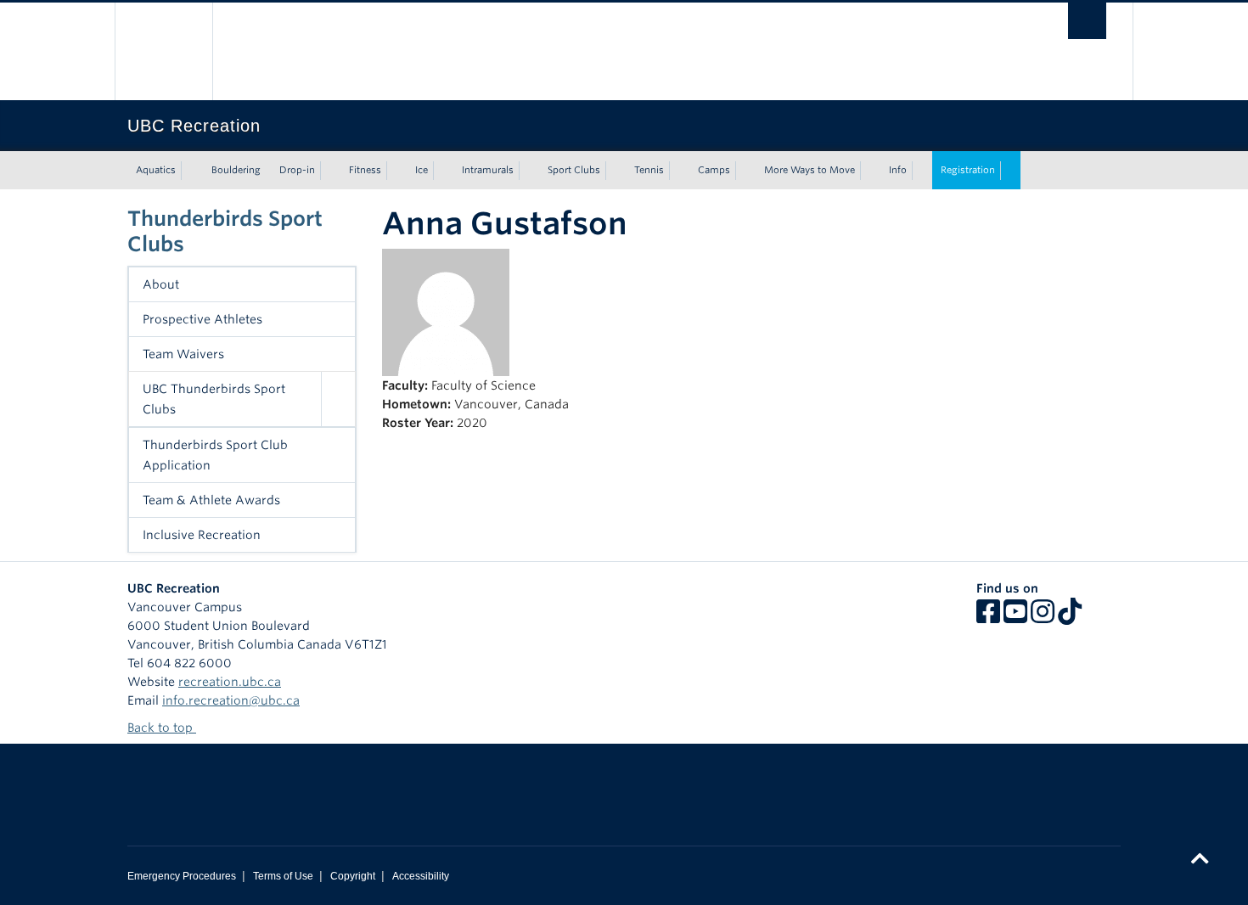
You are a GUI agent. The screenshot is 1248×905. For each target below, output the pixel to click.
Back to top (161, 727)
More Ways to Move (809, 170)
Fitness (365, 170)
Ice (421, 170)
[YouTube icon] (1015, 617)
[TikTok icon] (1070, 617)
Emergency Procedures (181, 876)
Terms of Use (283, 876)
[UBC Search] (1087, 21)
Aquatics (156, 170)
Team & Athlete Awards (211, 500)
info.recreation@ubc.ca (231, 700)
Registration (968, 170)
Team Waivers (183, 354)
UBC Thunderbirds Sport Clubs (214, 399)
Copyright (352, 876)
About (161, 284)
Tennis (649, 170)
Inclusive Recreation (202, 535)
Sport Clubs (574, 170)
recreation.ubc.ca (229, 682)
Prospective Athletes (202, 319)
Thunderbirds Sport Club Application (215, 455)
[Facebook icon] (988, 617)
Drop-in (297, 170)
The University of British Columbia (163, 51)
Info (898, 170)
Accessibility (420, 876)
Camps (714, 170)
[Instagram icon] (1042, 617)
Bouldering (236, 170)
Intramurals (488, 170)
